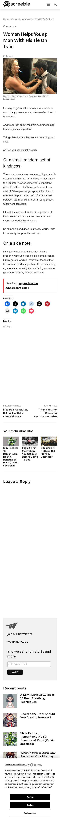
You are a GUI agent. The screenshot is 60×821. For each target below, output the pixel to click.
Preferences (30, 813)
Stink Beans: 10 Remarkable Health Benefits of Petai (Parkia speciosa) (10, 457)
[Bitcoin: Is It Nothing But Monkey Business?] (49, 441)
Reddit (12, 99)
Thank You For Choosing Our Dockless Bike (45, 413)
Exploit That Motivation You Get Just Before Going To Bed (30, 454)
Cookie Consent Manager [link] (16, 765)
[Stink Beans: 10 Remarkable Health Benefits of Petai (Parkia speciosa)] (11, 441)
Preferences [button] (45, 787)
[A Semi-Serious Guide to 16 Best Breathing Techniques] (10, 701)
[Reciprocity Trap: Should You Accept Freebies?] (10, 720)
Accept (30, 797)
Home (6, 19)
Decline (30, 805)
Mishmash (7, 56)
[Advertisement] (30, 373)
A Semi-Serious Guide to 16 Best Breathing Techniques (37, 698)
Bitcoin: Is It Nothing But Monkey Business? (48, 452)
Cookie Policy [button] (28, 784)
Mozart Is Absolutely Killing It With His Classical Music (15, 413)
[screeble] (16, 4)
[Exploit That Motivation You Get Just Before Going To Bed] (30, 441)
